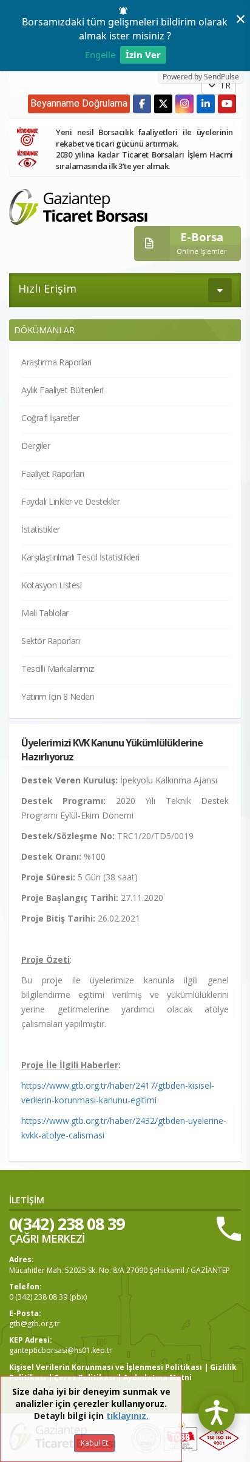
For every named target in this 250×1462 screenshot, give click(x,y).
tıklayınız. (127, 1415)
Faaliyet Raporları (52, 473)
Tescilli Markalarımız (57, 668)
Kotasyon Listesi (51, 585)
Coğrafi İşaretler (50, 418)
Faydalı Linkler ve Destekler (70, 501)
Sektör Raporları (50, 640)
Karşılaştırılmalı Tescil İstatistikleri (80, 557)
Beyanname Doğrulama (78, 103)
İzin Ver (143, 54)
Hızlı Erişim (47, 288)
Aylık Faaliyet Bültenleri (62, 390)
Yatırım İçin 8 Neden (57, 696)
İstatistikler (40, 529)
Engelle (100, 54)
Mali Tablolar (45, 613)
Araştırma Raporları (56, 362)
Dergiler (35, 445)
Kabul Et (94, 1443)
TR (224, 85)
